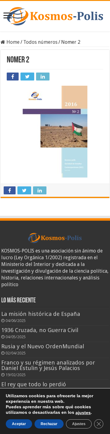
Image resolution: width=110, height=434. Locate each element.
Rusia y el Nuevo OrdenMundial (42, 346)
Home (12, 42)
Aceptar (19, 424)
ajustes (83, 412)
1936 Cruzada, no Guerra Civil (39, 330)
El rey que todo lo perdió (33, 384)
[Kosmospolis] (55, 16)
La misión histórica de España (40, 314)
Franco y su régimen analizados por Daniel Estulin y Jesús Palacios (48, 365)
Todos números (40, 42)
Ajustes (79, 424)
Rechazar (49, 424)
